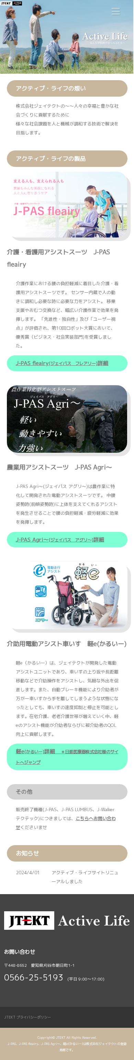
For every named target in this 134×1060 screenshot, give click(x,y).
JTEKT (60, 1037)
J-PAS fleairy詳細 (62, 363)
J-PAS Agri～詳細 (60, 539)
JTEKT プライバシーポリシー (27, 1017)
